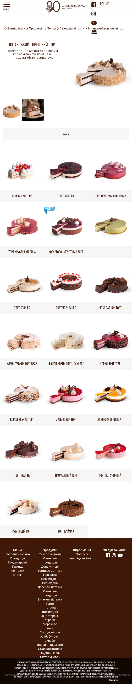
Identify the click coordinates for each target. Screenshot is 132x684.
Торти (50, 603)
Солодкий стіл (50, 632)
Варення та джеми (50, 644)
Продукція (17, 558)
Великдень (50, 583)
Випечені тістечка (50, 599)
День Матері (50, 566)
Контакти (17, 570)
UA (107, 3)
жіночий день (50, 579)
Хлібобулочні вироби (49, 638)
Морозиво (50, 624)
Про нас (17, 566)
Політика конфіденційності (82, 556)
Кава (49, 628)
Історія (18, 575)
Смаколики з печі (50, 649)
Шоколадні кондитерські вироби (50, 616)
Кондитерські (17, 562)
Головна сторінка (18, 554)
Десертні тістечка (50, 587)
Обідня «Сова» (50, 653)
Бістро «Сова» (50, 657)
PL (96, 3)
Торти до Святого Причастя (50, 573)
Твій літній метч (50, 554)
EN (102, 3)
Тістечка (50, 607)
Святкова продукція (50, 560)
